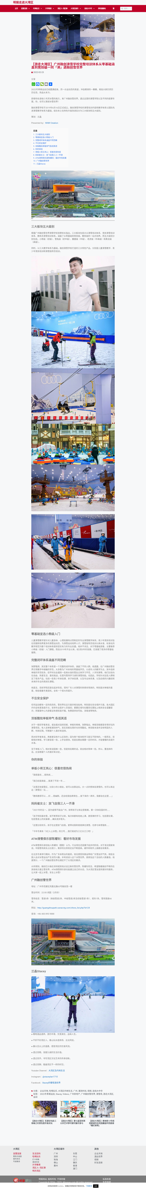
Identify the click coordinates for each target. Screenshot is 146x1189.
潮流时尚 (82, 1091)
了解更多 (89, 1186)
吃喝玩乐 (36, 8)
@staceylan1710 (50, 1076)
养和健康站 (102, 8)
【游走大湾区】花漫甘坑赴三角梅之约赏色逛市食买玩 (43, 1122)
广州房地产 (75, 1094)
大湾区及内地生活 (57, 1070)
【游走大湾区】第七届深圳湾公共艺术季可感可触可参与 (72, 1122)
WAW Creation (51, 123)
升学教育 (48, 8)
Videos (66, 1094)
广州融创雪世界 (88, 1094)
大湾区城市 (74, 8)
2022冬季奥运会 (47, 1094)
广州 (75, 1091)
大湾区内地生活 (65, 1091)
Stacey (59, 1094)
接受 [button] (95, 1186)
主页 (16, 8)
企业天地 (44, 1091)
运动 (35, 1097)
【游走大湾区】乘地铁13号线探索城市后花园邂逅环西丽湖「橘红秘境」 (101, 1123)
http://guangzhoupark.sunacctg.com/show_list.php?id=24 (63, 908)
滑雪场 (99, 1094)
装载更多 (73, 1139)
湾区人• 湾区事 (62, 8)
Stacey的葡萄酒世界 (51, 1083)
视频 (89, 1091)
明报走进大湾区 (23, 2)
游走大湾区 (108, 1094)
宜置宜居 (24, 8)
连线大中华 (88, 8)
